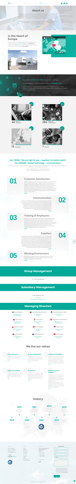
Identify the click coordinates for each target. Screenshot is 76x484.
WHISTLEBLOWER (26, 460)
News (46, 3)
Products (25, 3)
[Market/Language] (67, 3)
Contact (50, 3)
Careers (25, 456)
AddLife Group (22, 42)
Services (30, 3)
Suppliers (25, 452)
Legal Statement (11, 448)
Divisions (36, 3)
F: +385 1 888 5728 (42, 456)
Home (24, 448)
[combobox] (56, 457)
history (32, 80)
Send (57, 476)
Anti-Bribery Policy (12, 452)
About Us (41, 3)
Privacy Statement (11, 449)
